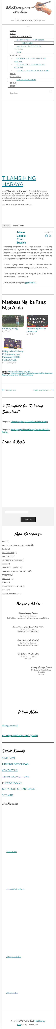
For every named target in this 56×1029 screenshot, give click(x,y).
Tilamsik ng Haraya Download (36, 330)
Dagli (20, 52)
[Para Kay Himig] (13, 321)
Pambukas (11, 390)
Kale (19, 1024)
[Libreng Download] (5, 723)
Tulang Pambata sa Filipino (33, 70)
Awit (13, 34)
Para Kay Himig (10, 328)
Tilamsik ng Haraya (19, 181)
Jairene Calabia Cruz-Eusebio (19, 371)
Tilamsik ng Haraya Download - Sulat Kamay (29, 421)
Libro (4, 564)
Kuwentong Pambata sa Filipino (29, 65)
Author (6, 226)
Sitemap (7, 795)
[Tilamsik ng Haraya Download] (37, 321)
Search (28, 520)
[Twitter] (50, 235)
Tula (13, 74)
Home (13, 31)
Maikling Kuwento (21, 37)
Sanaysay (15, 77)
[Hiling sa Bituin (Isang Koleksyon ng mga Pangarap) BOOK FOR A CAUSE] (13, 343)
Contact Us (10, 770)
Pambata (15, 55)
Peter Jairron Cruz (12, 993)
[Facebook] (46, 235)
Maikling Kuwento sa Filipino (28, 47)
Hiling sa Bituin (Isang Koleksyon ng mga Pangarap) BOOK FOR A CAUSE (13, 355)
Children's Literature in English (16, 545)
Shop (13, 86)
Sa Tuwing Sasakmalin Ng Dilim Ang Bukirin (20, 735)
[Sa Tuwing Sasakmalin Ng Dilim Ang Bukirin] (5, 733)
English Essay (8, 553)
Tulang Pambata (27, 375)
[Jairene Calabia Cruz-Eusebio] (9, 243)
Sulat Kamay (40, 1021)
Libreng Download (10, 726)
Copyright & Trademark (18, 789)
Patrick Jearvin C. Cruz (13, 957)
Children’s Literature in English (30, 59)
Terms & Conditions (15, 776)
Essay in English (26, 80)
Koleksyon (7, 556)
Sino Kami (8, 758)
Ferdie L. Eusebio (11, 852)
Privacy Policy (12, 782)
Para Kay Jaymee (41, 390)
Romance (28, 43)
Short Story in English (30, 40)
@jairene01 (30, 282)
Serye (13, 83)
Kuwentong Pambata (18, 373)
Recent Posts (18, 226)
